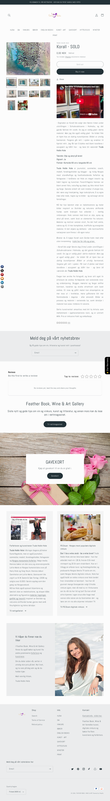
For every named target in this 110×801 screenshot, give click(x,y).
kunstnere (19, 656)
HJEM (59, 716)
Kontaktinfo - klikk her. (92, 715)
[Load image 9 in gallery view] (11, 105)
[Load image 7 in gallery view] (34, 94)
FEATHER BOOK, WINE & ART (84, 793)
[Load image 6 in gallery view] (23, 94)
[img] (62, 323)
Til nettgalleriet (16, 610)
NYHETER (60, 750)
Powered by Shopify (98, 793)
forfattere (35, 653)
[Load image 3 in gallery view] (34, 83)
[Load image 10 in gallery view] (23, 105)
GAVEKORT (61, 742)
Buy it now (80, 71)
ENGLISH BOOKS (63, 733)
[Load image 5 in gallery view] (11, 94)
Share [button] (62, 79)
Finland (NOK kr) (15, 792)
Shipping (68, 57)
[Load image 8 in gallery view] (45, 94)
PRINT (59, 754)
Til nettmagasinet (54, 424)
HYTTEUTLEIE (62, 746)
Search (34, 716)
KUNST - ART (62, 737)
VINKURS (60, 724)
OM (58, 720)
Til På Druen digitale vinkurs (72, 607)
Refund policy (37, 724)
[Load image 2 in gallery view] (23, 83)
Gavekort (55, 476)
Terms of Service (38, 720)
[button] (9, 15)
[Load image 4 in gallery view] (45, 83)
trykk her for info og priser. (84, 241)
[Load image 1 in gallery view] (11, 83)
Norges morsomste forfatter (24, 560)
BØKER (59, 729)
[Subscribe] (75, 353)
